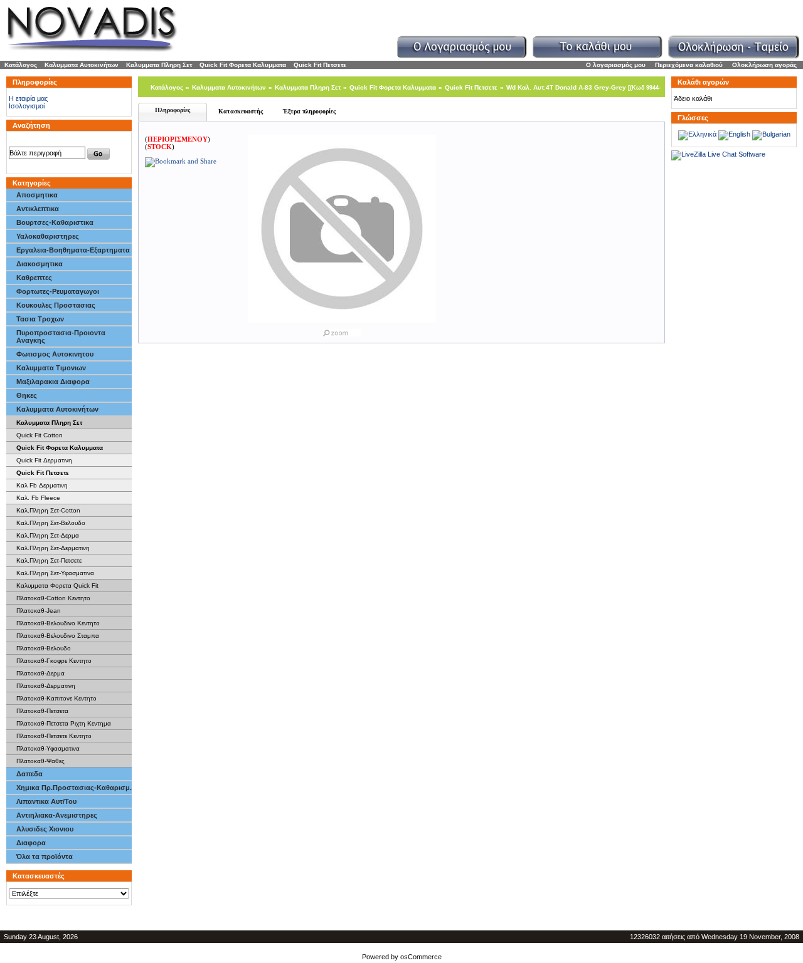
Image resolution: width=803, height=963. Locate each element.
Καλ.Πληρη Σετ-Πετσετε (49, 560)
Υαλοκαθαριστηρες (47, 236)
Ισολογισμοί (27, 106)
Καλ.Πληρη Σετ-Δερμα (47, 535)
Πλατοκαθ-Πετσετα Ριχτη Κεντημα (63, 723)
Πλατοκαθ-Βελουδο (43, 648)
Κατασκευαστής (240, 111)
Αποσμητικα (37, 195)
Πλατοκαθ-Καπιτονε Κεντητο (56, 698)
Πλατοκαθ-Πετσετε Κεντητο (54, 735)
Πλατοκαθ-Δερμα (40, 673)
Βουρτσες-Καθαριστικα (54, 222)
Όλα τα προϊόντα (44, 856)
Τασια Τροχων (40, 319)
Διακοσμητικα (39, 264)
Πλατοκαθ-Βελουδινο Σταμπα (57, 635)
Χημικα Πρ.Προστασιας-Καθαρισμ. (74, 787)
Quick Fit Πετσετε (320, 64)
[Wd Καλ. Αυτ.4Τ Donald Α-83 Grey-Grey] (342, 330)
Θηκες (26, 395)
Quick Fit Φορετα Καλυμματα (242, 64)
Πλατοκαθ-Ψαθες (40, 760)
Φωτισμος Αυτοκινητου (54, 354)
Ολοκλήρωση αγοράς (764, 64)
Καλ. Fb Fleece (38, 497)
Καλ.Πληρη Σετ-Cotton (48, 510)
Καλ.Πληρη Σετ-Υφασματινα (55, 573)
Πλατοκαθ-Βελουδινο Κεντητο (58, 623)
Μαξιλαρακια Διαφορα (53, 381)
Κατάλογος (20, 64)
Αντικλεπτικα (37, 208)
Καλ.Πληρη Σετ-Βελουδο (50, 522)
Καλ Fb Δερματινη (42, 485)
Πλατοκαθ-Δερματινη (45, 685)
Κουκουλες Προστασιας (55, 305)
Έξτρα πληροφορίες (309, 111)
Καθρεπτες (34, 277)
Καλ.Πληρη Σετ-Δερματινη (53, 547)
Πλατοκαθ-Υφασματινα (48, 748)
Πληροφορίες (172, 110)
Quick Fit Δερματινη (44, 460)
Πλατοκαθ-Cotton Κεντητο (53, 598)
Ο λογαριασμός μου (616, 64)
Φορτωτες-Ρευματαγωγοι (57, 291)
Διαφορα (31, 842)
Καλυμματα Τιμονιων (51, 368)
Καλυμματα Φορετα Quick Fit (57, 585)
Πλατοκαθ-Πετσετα (42, 710)
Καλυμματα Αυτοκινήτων (82, 64)
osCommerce (421, 956)
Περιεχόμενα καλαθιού (689, 64)
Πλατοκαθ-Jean (38, 610)
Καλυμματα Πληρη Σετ (159, 64)
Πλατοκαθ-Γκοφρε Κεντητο (54, 660)
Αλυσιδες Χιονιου (44, 829)
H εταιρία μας (28, 98)
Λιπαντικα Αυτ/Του (46, 801)
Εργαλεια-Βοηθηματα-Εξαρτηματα (73, 250)
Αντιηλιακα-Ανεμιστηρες (56, 815)
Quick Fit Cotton (39, 435)
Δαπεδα (29, 774)
